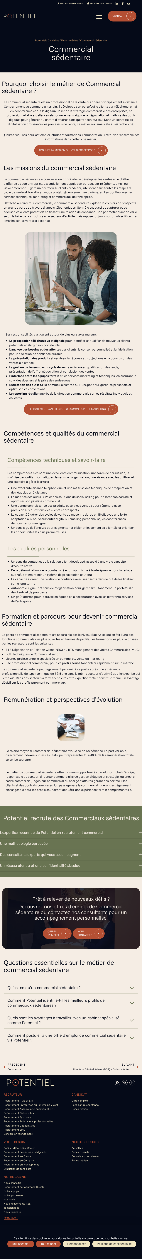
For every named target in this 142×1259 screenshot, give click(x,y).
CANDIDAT (79, 1094)
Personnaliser (76, 1243)
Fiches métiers (69, 40)
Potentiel (40, 40)
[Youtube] (125, 1082)
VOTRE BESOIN (14, 1142)
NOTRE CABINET (16, 1177)
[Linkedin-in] (132, 1082)
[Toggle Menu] (99, 17)
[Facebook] (117, 1082)
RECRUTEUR (13, 1094)
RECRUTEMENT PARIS (71, 3)
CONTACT (11, 1218)
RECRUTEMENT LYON (101, 3)
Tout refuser (48, 1243)
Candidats (53, 40)
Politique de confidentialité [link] (114, 1243)
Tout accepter (20, 1243)
